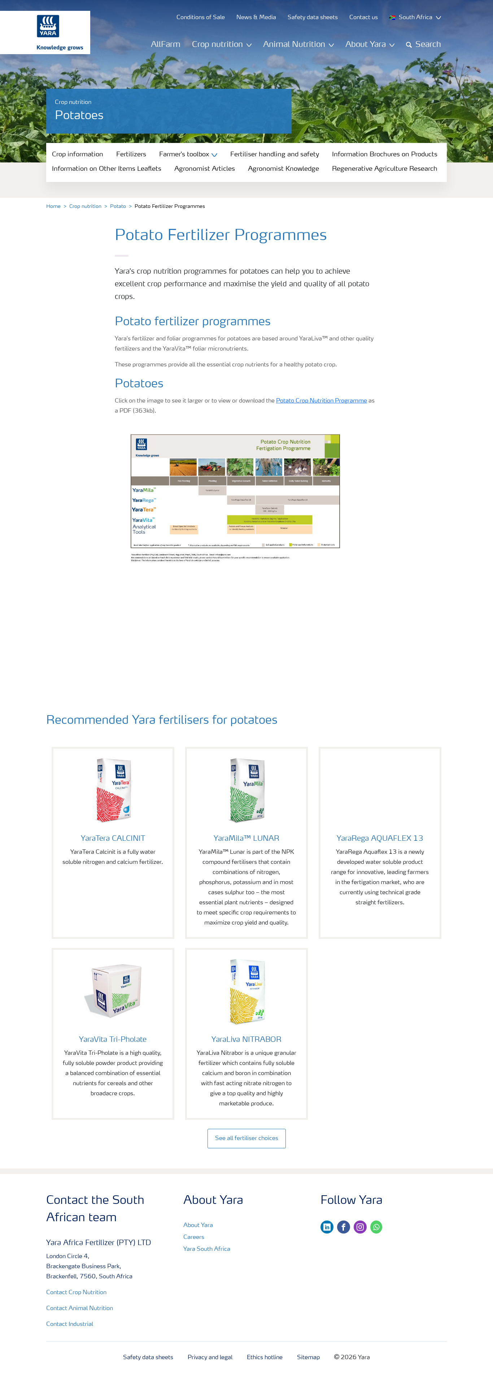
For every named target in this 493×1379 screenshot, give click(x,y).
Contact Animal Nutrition (79, 1308)
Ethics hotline (265, 1358)
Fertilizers (131, 154)
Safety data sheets (148, 1358)
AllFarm (165, 45)
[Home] (41, 32)
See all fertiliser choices (246, 1138)
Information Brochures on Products (384, 154)
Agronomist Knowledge (283, 169)
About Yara (198, 1225)
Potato (118, 206)
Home (53, 206)
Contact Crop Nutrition (76, 1293)
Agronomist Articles (204, 169)
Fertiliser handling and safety (274, 154)
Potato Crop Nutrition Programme (321, 401)
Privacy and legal (210, 1358)
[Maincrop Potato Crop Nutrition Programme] (246, 515)
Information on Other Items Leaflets (106, 169)
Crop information (77, 154)
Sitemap (308, 1358)
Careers (193, 1237)
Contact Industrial (69, 1324)
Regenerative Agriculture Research (384, 169)
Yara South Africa (206, 1249)
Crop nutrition (85, 206)
